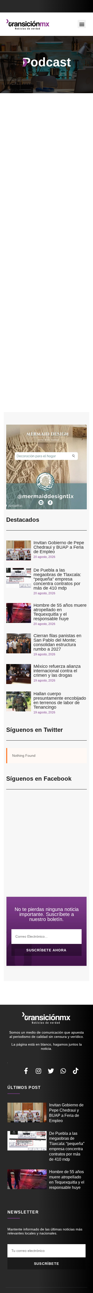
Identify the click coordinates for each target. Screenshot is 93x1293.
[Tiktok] (75, 1071)
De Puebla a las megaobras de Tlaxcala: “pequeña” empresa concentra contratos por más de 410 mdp (57, 579)
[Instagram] (38, 1071)
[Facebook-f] (26, 1071)
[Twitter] (51, 1071)
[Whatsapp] (63, 1071)
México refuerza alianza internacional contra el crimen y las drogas (57, 671)
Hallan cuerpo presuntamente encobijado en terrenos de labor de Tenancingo (59, 700)
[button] (82, 24)
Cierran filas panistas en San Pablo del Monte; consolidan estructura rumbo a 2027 (57, 642)
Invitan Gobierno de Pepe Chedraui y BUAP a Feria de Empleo (58, 547)
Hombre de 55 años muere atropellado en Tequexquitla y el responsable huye (60, 612)
